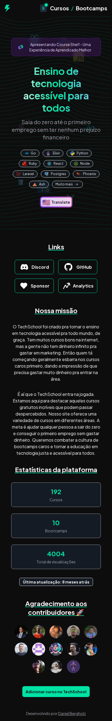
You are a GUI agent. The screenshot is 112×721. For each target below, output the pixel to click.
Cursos (59, 8)
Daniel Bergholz (72, 713)
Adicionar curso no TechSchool (56, 691)
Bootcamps (91, 8)
